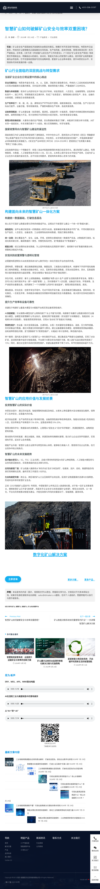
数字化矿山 (11, 606)
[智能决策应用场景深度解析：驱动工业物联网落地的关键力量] (20, 812)
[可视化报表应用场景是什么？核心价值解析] (42, 779)
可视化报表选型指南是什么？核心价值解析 (78, 794)
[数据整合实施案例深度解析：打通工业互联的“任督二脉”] (20, 766)
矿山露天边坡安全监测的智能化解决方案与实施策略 (50, 662)
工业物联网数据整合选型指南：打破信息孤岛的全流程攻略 (60, 768)
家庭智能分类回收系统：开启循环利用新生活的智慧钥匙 (80, 660)
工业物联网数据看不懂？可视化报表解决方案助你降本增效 (38, 805)
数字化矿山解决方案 (50, 554)
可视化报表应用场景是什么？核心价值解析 (65, 776)
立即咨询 (13, 579)
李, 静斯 (11, 37)
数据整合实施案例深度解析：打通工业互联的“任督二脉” (48, 764)
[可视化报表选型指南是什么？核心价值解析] (64, 794)
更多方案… (73, 579)
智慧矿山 (18, 606)
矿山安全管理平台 (33, 606)
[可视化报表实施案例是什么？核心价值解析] (53, 786)
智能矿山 (24, 606)
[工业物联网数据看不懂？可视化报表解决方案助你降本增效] (9, 808)
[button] (71, 7)
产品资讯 (43, 37)
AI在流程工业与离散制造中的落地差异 (21, 696)
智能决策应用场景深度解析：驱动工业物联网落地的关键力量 (50, 810)
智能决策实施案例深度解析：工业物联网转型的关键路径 (59, 818)
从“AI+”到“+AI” (11, 711)
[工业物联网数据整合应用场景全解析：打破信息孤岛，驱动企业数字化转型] (9, 762)
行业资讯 (53, 37)
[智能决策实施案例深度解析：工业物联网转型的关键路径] (31, 820)
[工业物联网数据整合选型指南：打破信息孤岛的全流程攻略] (31, 771)
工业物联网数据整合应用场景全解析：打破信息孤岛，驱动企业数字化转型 (44, 759)
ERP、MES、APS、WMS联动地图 (20, 681)
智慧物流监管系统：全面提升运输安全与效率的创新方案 (19, 658)
